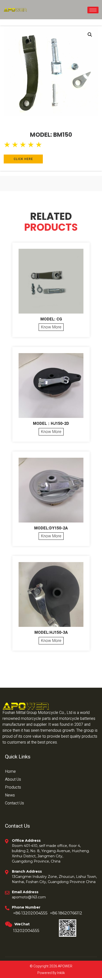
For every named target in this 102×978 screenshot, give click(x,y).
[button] (89, 34)
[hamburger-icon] (93, 10)
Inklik (60, 973)
